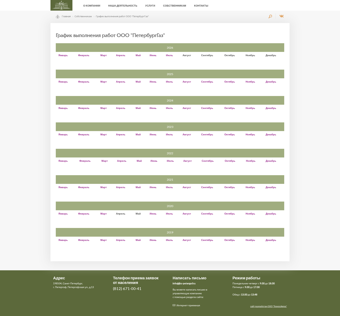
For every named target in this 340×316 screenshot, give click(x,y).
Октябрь (229, 81)
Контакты (201, 5)
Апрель (120, 55)
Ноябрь (250, 81)
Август (187, 81)
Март (103, 55)
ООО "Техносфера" (277, 306)
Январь (63, 55)
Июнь (153, 55)
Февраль (83, 55)
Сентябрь (207, 81)
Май (138, 55)
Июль (169, 55)
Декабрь (271, 81)
